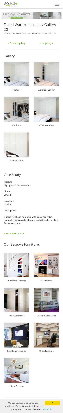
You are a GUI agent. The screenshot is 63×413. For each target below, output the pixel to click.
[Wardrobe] (16, 109)
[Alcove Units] (46, 265)
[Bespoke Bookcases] (46, 300)
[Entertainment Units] (16, 335)
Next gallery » (46, 43)
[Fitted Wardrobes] (16, 300)
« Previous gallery (16, 43)
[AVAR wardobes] (46, 109)
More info (47, 409)
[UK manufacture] (16, 144)
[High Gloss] (16, 74)
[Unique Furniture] (16, 370)
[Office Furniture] (46, 335)
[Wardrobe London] (46, 74)
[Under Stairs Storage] (16, 265)
